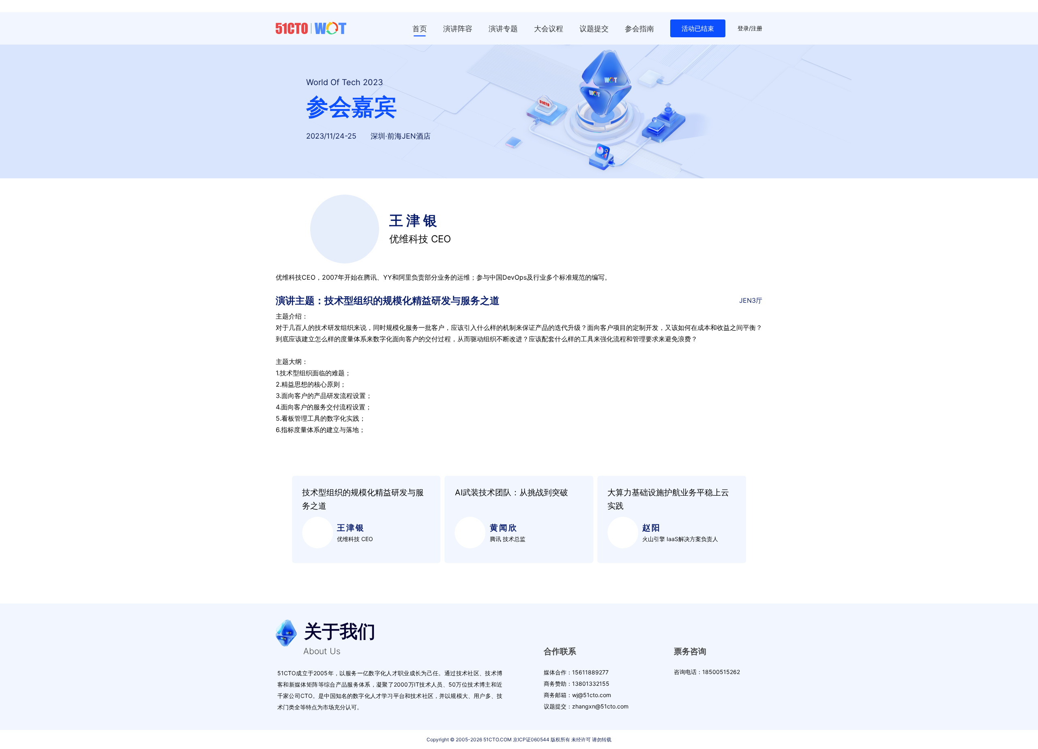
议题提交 (594, 28)
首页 (419, 28)
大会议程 (548, 28)
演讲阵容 (457, 28)
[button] (281, 520)
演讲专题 (503, 28)
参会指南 (639, 28)
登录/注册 (750, 28)
